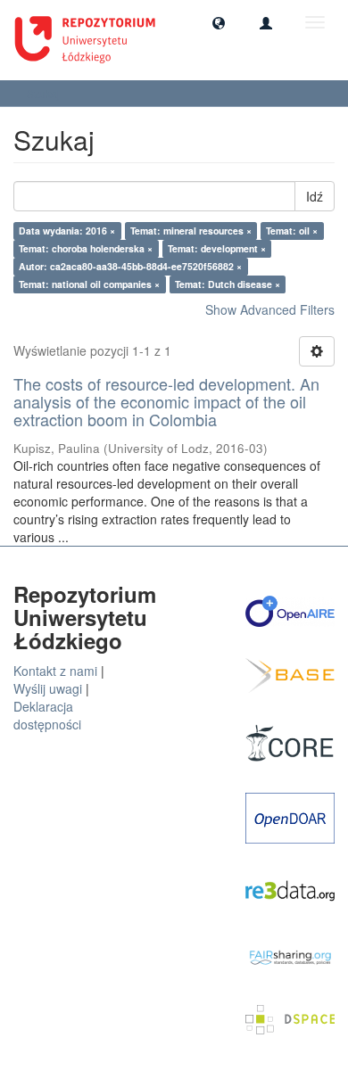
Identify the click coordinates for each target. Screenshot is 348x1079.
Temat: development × (217, 248)
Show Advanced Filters (270, 309)
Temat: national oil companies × (89, 284)
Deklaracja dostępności (47, 715)
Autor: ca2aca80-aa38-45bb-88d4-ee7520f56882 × (130, 266)
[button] (219, 22)
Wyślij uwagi (47, 688)
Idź (314, 196)
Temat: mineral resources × (191, 230)
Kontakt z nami (55, 671)
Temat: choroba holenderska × (86, 248)
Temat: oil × (292, 230)
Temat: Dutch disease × (227, 284)
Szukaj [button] (44, 93)
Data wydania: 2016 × (67, 230)
